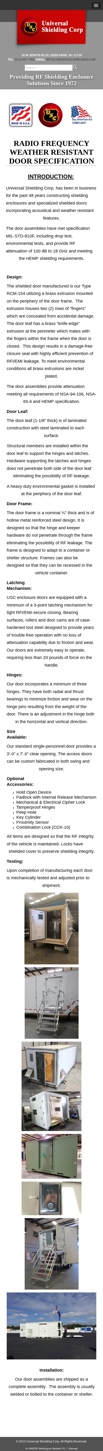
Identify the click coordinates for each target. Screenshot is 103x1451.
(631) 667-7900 (25, 59)
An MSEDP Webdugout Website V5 (45, 1448)
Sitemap (73, 1448)
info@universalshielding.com (71, 59)
